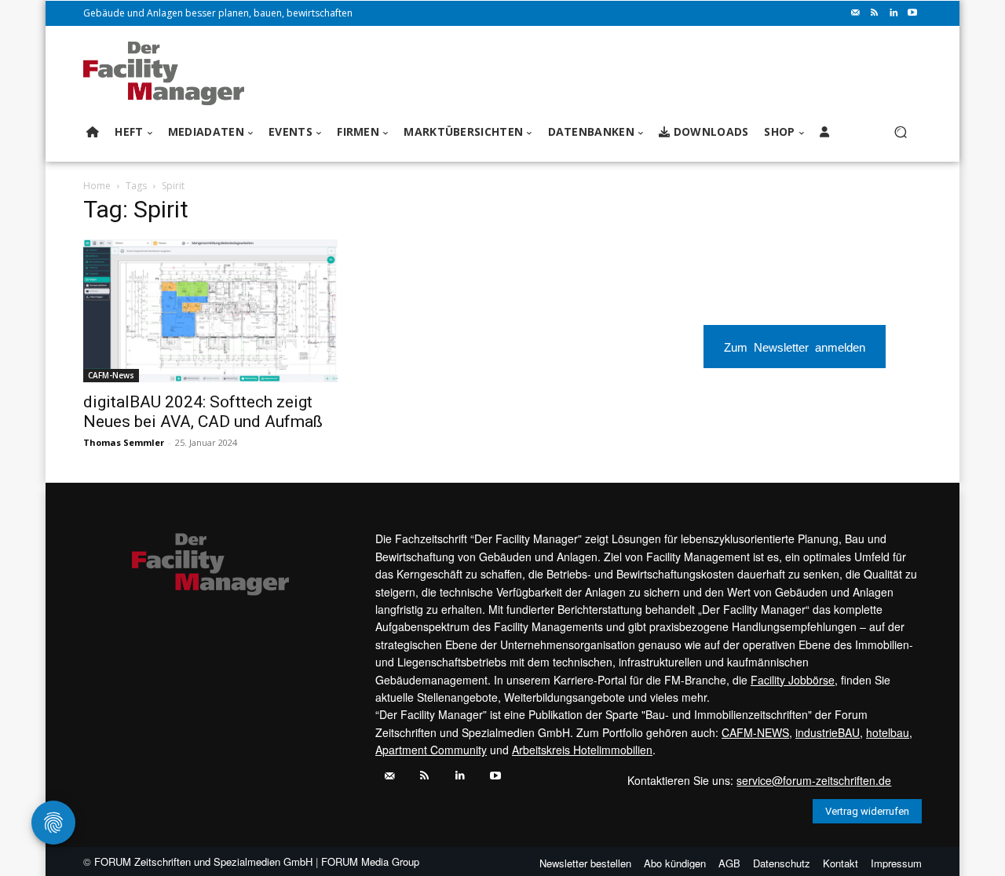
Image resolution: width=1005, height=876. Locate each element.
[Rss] (874, 13)
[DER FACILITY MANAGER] (168, 73)
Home (97, 185)
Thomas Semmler (123, 442)
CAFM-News (111, 375)
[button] (900, 132)
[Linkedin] (893, 13)
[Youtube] (912, 13)
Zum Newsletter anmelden (794, 346)
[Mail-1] (855, 13)
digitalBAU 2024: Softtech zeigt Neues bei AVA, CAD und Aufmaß (203, 411)
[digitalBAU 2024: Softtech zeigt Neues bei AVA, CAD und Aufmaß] (210, 310)
